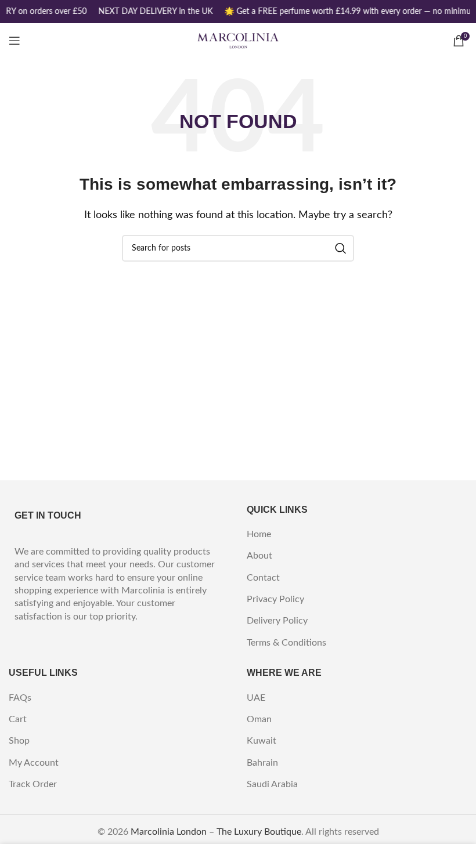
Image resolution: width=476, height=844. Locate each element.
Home (259, 534)
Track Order (33, 784)
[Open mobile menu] (14, 40)
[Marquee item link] (155, 11)
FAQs (20, 697)
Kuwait (261, 740)
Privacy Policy (275, 599)
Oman (259, 719)
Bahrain (262, 762)
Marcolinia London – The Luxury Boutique (216, 831)
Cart (18, 719)
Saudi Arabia (272, 784)
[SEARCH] (340, 248)
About (259, 555)
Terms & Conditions (286, 642)
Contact (263, 577)
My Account (34, 762)
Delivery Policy (277, 620)
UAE (256, 697)
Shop (19, 740)
